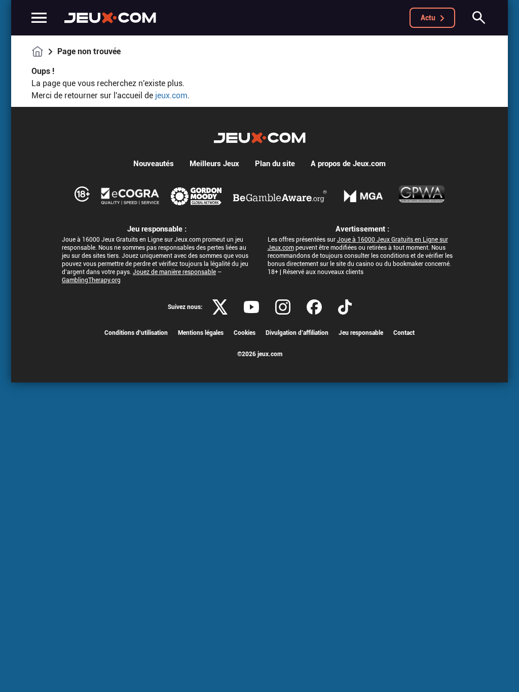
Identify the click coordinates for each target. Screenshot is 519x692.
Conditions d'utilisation (136, 333)
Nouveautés (153, 163)
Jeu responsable (361, 333)
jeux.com (171, 95)
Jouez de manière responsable (174, 272)
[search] (479, 17)
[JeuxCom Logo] (110, 17)
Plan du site (275, 163)
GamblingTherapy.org (91, 280)
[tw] (220, 307)
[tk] (345, 307)
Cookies (244, 333)
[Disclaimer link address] (130, 196)
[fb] (314, 307)
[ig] (282, 307)
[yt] (251, 307)
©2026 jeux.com (259, 354)
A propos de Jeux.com (348, 163)
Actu (428, 18)
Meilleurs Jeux (214, 163)
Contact (404, 333)
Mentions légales (201, 333)
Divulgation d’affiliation (297, 333)
